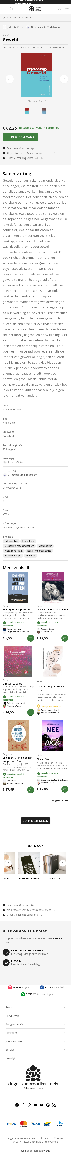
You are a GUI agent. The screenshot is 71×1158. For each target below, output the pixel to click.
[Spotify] (48, 1105)
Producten (15, 18)
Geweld (28, 18)
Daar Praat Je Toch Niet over (51, 688)
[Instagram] (17, 1105)
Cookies (58, 1138)
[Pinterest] (29, 1105)
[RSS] (54, 1105)
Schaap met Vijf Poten (16, 609)
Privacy (44, 1138)
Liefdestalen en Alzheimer (52, 609)
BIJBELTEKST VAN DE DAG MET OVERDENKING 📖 (28, 2)
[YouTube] (35, 1105)
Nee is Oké (43, 759)
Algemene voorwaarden (21, 1138)
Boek (6, 34)
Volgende (57, 800)
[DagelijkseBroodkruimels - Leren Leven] (4, 18)
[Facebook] (23, 1105)
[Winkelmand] (67, 9)
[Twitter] (41, 1105)
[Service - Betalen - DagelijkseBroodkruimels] (12, 1124)
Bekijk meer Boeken (35, 820)
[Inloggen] (59, 9)
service (57, 938)
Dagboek (7, 754)
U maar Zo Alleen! (13, 683)
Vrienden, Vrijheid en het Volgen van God (17, 759)
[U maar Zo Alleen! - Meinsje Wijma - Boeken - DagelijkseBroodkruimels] (18, 661)
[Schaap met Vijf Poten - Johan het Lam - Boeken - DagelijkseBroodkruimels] (18, 587)
